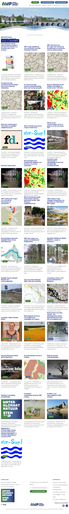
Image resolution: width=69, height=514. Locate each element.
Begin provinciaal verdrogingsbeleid (52, 356)
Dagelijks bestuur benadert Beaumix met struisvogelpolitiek (9, 279)
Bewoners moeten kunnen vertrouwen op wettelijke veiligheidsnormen (9, 126)
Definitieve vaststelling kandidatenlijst (8, 396)
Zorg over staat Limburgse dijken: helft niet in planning (32, 280)
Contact (64, 5)
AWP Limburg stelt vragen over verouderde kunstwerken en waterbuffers (9, 201)
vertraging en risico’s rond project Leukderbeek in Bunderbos (55, 279)
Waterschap (38, 5)
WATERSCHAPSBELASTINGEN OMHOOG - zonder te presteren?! (56, 240)
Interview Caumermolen (8, 165)
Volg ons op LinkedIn (61, 2)
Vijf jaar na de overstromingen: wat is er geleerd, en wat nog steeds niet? (55, 125)
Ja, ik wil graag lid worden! (38, 491)
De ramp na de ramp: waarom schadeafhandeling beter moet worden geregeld (33, 86)
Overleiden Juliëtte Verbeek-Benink (10, 318)
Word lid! (35, 2)
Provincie (44, 5)
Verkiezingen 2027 (57, 5)
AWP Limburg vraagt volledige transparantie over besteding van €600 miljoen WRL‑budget (55, 201)
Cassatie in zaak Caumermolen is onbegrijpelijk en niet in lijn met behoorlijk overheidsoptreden (55, 162)
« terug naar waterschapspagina (34, 35)
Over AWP (49, 5)
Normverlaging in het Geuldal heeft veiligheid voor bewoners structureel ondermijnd (33, 163)
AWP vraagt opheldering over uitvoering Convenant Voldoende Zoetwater (32, 48)
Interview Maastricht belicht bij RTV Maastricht (9, 356)
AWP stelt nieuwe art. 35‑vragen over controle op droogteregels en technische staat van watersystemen (56, 47)
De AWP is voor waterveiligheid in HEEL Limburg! (54, 395)
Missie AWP (31, 5)
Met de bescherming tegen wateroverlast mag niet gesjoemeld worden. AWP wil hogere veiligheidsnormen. (32, 200)
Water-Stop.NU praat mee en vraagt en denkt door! (33, 126)
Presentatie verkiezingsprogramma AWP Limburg (33, 395)
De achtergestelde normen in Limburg (33, 356)
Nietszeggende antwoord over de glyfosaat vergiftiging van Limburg (32, 317)
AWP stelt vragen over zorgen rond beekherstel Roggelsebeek (31, 240)
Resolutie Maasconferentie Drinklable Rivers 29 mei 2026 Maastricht (9, 240)
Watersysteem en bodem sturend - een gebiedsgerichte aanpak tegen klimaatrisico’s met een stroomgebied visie (54, 316)
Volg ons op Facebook (47, 2)
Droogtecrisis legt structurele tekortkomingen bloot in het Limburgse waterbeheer (9, 85)
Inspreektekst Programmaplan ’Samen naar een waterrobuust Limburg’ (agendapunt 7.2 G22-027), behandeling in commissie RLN (9, 432)
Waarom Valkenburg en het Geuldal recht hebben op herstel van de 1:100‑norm (55, 86)
